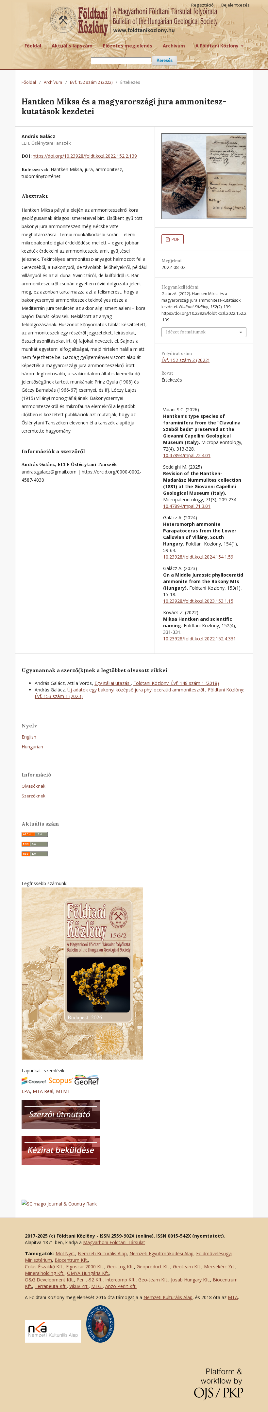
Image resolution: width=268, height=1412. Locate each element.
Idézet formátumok (186, 332)
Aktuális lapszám (72, 46)
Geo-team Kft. (153, 1280)
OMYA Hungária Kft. (88, 1273)
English (29, 737)
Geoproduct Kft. (153, 1266)
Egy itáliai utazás (112, 683)
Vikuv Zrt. (79, 1286)
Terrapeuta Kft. (51, 1286)
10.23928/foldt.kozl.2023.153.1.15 (198, 601)
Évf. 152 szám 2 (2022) (91, 82)
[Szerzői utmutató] (61, 1127)
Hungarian (32, 746)
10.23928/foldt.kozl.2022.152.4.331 (199, 638)
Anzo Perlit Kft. (121, 1286)
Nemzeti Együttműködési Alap (161, 1253)
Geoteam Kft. (187, 1266)
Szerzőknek (33, 796)
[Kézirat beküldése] (61, 1163)
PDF (175, 239)
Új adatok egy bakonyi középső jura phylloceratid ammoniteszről (136, 690)
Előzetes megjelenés (127, 46)
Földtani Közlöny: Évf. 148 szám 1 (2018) (176, 683)
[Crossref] (34, 1083)
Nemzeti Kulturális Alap (102, 1253)
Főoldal (33, 46)
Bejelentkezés (235, 5)
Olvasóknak (33, 786)
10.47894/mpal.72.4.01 (186, 455)
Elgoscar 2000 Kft (84, 1266)
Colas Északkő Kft (43, 1266)
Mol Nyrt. (65, 1253)
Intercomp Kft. (120, 1280)
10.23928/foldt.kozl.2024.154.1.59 (198, 557)
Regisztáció (202, 5)
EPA (26, 1091)
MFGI (97, 1286)
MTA (233, 1297)
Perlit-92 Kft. (89, 1280)
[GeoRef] (87, 1083)
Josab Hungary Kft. (190, 1280)
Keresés (165, 60)
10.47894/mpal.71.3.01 (186, 506)
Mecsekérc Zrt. (219, 1266)
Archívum (174, 46)
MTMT (63, 1091)
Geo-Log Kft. (120, 1266)
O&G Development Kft (49, 1280)
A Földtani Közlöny (217, 46)
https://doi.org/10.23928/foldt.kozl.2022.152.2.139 (85, 156)
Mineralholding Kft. (44, 1273)
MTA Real (43, 1091)
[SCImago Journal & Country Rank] (59, 1204)
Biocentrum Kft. (71, 1260)
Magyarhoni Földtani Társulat (114, 1242)
